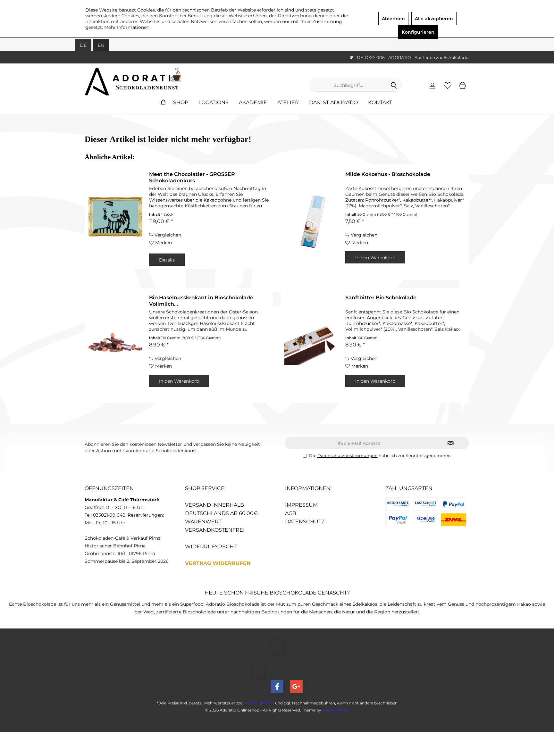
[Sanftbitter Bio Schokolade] (311, 345)
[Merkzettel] (447, 85)
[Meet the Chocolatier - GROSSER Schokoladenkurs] (115, 216)
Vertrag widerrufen (218, 563)
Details (167, 260)
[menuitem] (462, 85)
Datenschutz (304, 522)
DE (83, 45)
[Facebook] (277, 686)
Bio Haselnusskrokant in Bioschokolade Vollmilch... (201, 301)
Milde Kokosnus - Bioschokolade (387, 174)
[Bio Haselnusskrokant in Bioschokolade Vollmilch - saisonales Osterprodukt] (115, 345)
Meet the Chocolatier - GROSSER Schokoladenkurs (192, 177)
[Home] (163, 103)
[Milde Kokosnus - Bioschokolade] (311, 222)
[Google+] (296, 686)
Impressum (301, 505)
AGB (290, 513)
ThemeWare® (335, 710)
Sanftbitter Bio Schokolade (380, 298)
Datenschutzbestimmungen (347, 455)
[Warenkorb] (462, 85)
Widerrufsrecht (211, 547)
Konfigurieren (418, 32)
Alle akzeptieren (434, 18)
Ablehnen (393, 18)
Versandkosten (260, 703)
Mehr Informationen (126, 27)
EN (101, 45)
